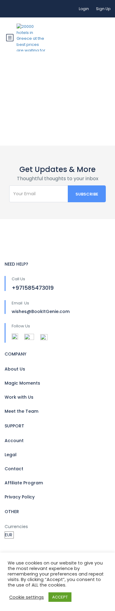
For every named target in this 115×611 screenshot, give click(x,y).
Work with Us (19, 397)
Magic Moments (22, 383)
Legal (11, 455)
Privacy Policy (20, 497)
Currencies (16, 526)
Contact (14, 469)
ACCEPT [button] (60, 597)
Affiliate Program (24, 483)
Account (14, 441)
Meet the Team (21, 411)
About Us (15, 369)
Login (84, 8)
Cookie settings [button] (26, 597)
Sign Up (103, 8)
